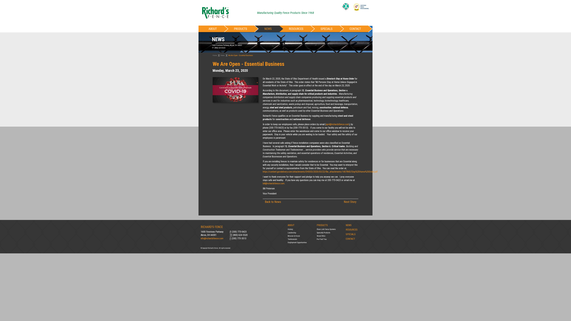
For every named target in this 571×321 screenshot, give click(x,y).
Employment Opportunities (297, 242)
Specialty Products (323, 233)
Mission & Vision (294, 236)
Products (322, 225)
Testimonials (292, 239)
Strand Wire (321, 236)
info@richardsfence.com (212, 238)
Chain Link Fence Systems (326, 229)
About (291, 225)
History (290, 229)
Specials (326, 29)
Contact (355, 29)
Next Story (350, 202)
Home (215, 55)
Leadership (292, 233)
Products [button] (240, 29)
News (268, 29)
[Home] (215, 12)
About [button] (213, 29)
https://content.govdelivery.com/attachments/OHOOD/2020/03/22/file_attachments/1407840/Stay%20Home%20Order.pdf (320, 171)
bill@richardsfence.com (273, 183)
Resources (296, 29)
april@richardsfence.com (337, 124)
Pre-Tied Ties (322, 239)
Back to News (273, 202)
